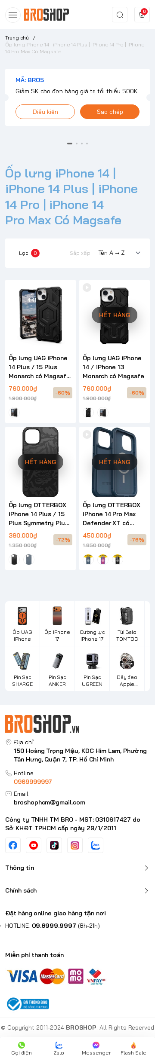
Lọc (28, 253)
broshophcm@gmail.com (49, 802)
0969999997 (33, 782)
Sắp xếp (80, 253)
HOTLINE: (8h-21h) (52, 926)
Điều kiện (45, 112)
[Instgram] (75, 845)
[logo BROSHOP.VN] (77, 724)
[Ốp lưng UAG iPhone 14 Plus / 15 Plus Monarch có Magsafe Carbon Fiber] (40, 315)
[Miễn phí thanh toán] (77, 975)
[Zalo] (95, 845)
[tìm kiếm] (119, 14)
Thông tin (19, 867)
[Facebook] (13, 845)
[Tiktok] (54, 845)
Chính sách (21, 890)
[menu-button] (13, 15)
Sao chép (110, 112)
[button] (69, 143)
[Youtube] (33, 845)
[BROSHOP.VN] (49, 15)
